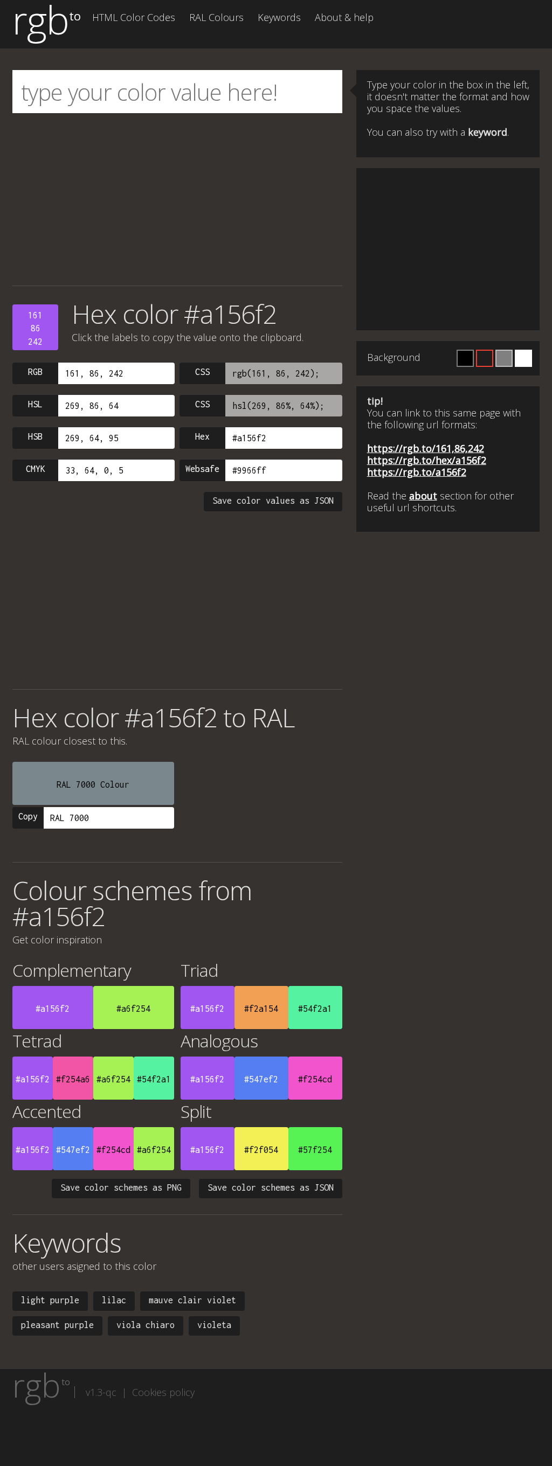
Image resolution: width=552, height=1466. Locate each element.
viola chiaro (145, 1325)
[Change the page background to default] (484, 358)
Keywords (279, 17)
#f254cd (315, 1079)
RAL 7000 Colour (93, 784)
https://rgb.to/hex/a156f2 (426, 460)
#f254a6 (73, 1079)
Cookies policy (163, 1392)
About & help (344, 17)
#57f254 (315, 1150)
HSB (35, 436)
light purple (50, 1300)
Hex (202, 436)
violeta (214, 1325)
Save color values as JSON (273, 500)
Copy (28, 816)
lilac (114, 1300)
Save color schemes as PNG (121, 1187)
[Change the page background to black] (465, 358)
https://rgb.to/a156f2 (416, 471)
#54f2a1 (315, 1008)
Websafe (202, 469)
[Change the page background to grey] (504, 358)
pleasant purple (57, 1325)
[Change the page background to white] (523, 358)
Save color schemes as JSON (271, 1187)
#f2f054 (261, 1150)
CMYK (35, 469)
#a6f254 (133, 1008)
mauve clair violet (192, 1300)
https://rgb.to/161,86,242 (425, 448)
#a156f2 (53, 1008)
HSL (35, 404)
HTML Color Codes (133, 17)
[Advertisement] (177, 199)
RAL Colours (216, 17)
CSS (202, 372)
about (423, 495)
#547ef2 (261, 1079)
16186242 (35, 328)
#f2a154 (261, 1008)
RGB (35, 372)
